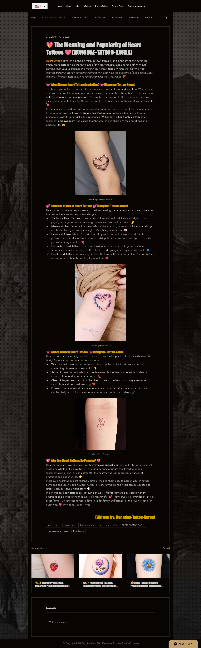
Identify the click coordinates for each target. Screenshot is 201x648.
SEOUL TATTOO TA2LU (133, 525)
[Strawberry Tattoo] (52, 566)
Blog (33, 17)
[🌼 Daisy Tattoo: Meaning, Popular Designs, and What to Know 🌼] (148, 566)
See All (166, 548)
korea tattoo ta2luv (79, 17)
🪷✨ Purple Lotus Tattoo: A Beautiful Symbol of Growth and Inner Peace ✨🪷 (99, 584)
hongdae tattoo (87, 525)
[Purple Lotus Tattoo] (100, 566)
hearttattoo (78, 531)
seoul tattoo (99, 17)
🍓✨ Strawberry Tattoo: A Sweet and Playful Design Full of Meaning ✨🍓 (51, 584)
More (147, 17)
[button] (166, 17)
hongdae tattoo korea (58, 531)
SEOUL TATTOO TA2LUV (53, 17)
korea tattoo (133, 17)
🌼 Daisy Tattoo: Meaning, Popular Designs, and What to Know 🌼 (146, 584)
